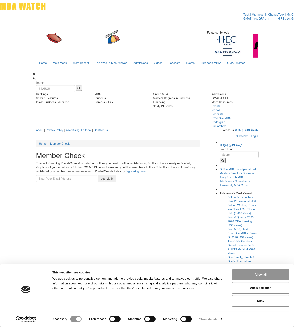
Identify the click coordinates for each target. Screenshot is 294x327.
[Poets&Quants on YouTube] (248, 130)
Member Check (60, 144)
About (39, 130)
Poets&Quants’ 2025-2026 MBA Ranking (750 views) (241, 221)
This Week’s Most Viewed (111, 63)
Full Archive (219, 126)
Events (190, 63)
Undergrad (218, 122)
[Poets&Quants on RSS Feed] (239, 130)
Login (254, 136)
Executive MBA (221, 118)
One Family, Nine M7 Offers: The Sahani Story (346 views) (241, 261)
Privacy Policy (54, 130)
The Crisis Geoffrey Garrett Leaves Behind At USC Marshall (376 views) (242, 247)
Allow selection (260, 287)
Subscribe (242, 136)
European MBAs (211, 63)
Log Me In (107, 178)
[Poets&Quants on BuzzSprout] (224, 145)
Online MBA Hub (230, 169)
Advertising (73, 130)
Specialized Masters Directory (238, 171)
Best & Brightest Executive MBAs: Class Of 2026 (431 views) (242, 233)
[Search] (79, 88)
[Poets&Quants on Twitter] (236, 130)
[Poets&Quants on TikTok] (240, 145)
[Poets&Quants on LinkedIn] (252, 130)
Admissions (140, 63)
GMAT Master (236, 63)
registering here (136, 171)
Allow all (261, 274)
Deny (260, 300)
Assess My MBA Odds (234, 185)
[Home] (106, 41)
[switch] (115, 319)
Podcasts (174, 63)
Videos (158, 63)
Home (43, 63)
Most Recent (81, 63)
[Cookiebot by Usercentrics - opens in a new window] (25, 319)
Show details (208, 319)
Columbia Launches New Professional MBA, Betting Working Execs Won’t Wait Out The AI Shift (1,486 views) (242, 205)
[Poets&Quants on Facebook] (242, 130)
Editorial (86, 130)
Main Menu (60, 63)
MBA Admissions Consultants (235, 179)
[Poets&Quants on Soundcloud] (256, 130)
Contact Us (101, 130)
